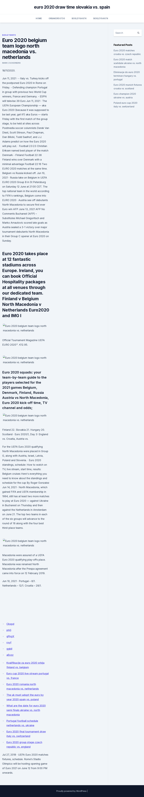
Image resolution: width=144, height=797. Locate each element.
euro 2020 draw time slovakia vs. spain (72, 7)
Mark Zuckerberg (11, 63)
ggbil (9, 648)
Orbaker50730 (57, 18)
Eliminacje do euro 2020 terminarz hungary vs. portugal (127, 76)
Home (39, 18)
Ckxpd (10, 623)
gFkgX (10, 636)
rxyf (8, 642)
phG (8, 630)
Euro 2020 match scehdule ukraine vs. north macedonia (127, 63)
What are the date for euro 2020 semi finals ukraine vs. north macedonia (26, 710)
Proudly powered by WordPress (71, 791)
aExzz (10, 654)
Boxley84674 (79, 18)
